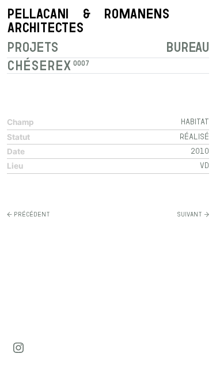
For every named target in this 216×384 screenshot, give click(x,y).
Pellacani (88, 20)
